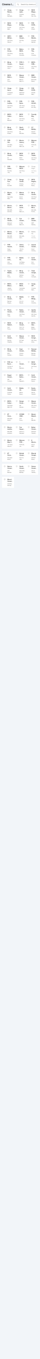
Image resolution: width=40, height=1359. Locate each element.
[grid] (20, 249)
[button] (5, 13)
